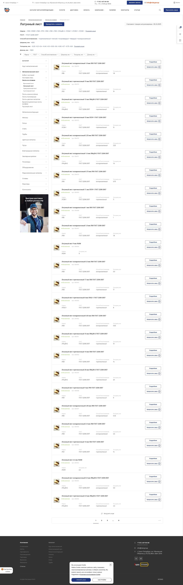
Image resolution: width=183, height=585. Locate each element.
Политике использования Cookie (90, 574)
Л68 (38, 31)
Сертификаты (24, 552)
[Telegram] (141, 558)
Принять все (81, 580)
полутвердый (64, 39)
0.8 (71, 46)
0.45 (44, 46)
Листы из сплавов (28, 80)
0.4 (41, 46)
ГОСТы (22, 549)
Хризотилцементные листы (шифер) (32, 103)
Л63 (28, 31)
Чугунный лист (27, 106)
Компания (24, 542)
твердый (73, 39)
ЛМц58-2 (61, 31)
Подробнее (153, 62)
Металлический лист (30, 72)
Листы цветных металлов (31, 99)
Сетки (24, 123)
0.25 (33, 46)
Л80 (46, 31)
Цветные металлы (29, 140)
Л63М (33, 31)
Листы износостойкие (30, 94)
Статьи (22, 566)
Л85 (51, 31)
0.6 (56, 46)
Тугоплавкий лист (29, 91)
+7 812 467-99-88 (103, 1)
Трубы (24, 134)
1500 (31, 50)
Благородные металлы (30, 151)
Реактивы (26, 184)
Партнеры (23, 557)
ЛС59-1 (81, 31)
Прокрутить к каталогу (54, 24)
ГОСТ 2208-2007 (32, 35)
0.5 (49, 46)
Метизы (25, 118)
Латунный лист (28, 86)
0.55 (52, 46)
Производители (25, 554)
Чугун (24, 145)
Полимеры (26, 162)
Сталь (24, 129)
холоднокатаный (84, 39)
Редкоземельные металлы (32, 173)
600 (33, 42)
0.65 (60, 46)
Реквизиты (23, 562)
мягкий (54, 39)
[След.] (158, 520)
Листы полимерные (29, 97)
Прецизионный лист (30, 88)
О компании (24, 546)
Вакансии (23, 560)
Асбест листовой (28, 75)
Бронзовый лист (28, 83)
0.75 (67, 46)
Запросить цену (152, 67)
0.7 (64, 46)
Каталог (52, 542)
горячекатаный (45, 39)
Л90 (55, 31)
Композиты (26, 189)
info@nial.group (152, 3)
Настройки (102, 580)
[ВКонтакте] (136, 558)
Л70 (42, 31)
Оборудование (28, 167)
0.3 (38, 46)
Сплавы (25, 178)
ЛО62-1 (68, 31)
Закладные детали (29, 156)
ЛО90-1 (75, 31)
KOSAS (160, 579)
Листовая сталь (27, 78)
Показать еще (90, 31)
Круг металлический (30, 66)
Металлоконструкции (30, 112)
